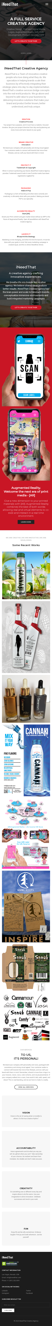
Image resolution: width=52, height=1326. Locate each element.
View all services (26, 1087)
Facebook (29, 1293)
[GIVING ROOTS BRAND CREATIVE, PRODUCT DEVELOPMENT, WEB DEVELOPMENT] (26, 906)
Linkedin (5, 1291)
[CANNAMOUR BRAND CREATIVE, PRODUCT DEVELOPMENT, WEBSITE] (26, 699)
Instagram (5, 1293)
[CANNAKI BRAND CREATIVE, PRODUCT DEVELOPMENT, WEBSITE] (26, 575)
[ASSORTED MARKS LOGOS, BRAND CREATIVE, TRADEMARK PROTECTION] (26, 1017)
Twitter (28, 1291)
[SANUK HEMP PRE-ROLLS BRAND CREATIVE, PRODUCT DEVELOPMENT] (26, 968)
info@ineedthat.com (14, 1277)
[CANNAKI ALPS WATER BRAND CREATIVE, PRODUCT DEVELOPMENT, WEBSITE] (26, 760)
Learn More (26, 522)
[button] (49, 31)
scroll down (26, 53)
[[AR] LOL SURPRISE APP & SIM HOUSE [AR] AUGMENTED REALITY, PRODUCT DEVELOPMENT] (26, 834)
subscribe (8, 1310)
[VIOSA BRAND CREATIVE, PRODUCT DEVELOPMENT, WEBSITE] (26, 637)
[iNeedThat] (10, 4)
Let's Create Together (26, 307)
